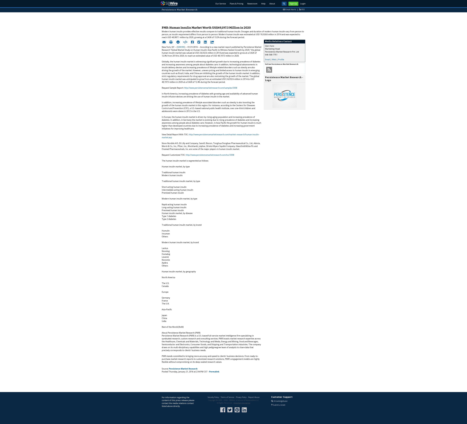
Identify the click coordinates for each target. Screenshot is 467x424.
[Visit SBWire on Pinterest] (237, 412)
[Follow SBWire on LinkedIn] (244, 412)
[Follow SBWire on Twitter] (230, 412)
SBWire (169, 3)
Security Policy (213, 397)
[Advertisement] (233, 18)
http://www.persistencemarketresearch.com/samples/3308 (210, 88)
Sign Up (293, 3)
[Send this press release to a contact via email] (164, 42)
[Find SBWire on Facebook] (222, 412)
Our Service (220, 3)
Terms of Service (227, 397)
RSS (303, 9)
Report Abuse (254, 397)
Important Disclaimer (242, 403)
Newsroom (252, 3)
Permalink (214, 371)
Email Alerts (290, 9)
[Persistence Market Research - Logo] (284, 107)
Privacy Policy (241, 397)
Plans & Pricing (236, 3)
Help (263, 3)
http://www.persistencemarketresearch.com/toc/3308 (210, 155)
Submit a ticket (279, 405)
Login (302, 3)
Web (274, 59)
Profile (281, 59)
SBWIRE (180, 47)
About (272, 3)
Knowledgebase (280, 401)
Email (267, 59)
